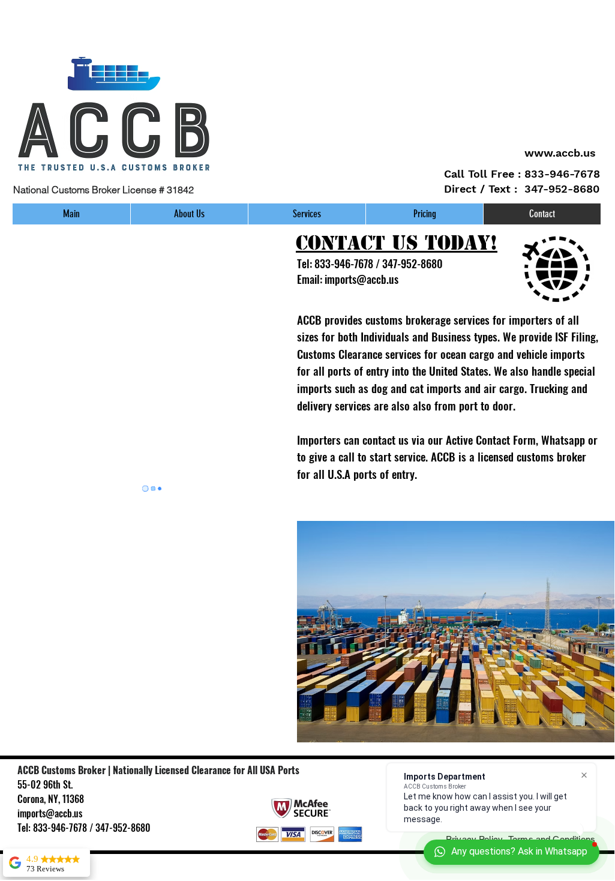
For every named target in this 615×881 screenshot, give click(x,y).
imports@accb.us (361, 279)
